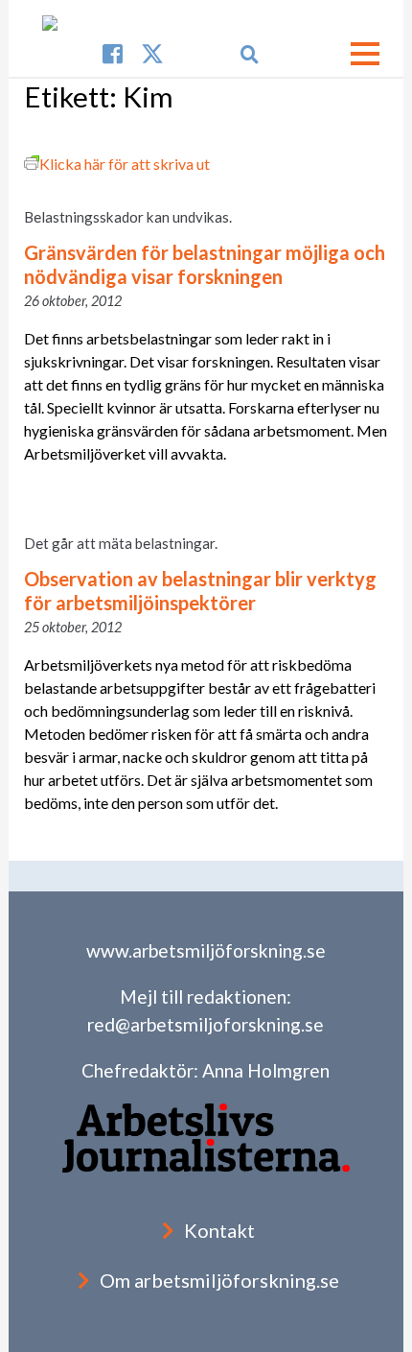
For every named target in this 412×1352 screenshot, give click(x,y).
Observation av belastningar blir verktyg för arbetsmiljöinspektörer (200, 590)
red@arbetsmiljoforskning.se (205, 1024)
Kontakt (219, 1230)
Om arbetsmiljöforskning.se (219, 1280)
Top (395, 1335)
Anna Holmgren (266, 1070)
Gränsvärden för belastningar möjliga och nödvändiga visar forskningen (204, 264)
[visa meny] (365, 54)
